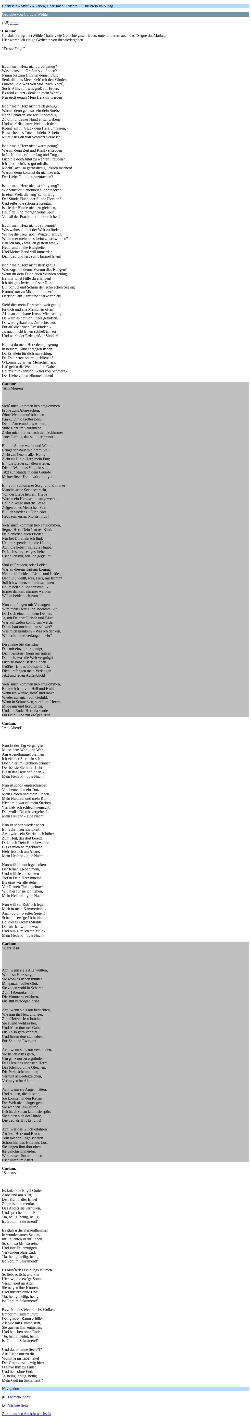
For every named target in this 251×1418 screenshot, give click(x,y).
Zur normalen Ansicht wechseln (26, 1414)
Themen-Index (18, 1397)
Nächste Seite (17, 1405)
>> (15, 23)
